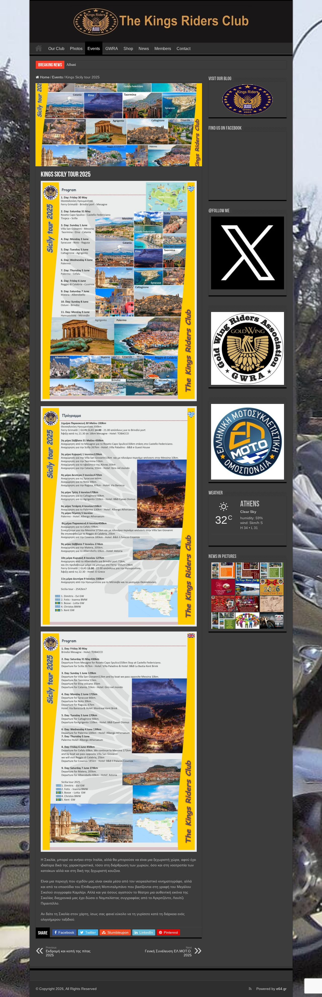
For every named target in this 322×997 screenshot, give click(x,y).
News (144, 48)
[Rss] (250, 989)
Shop (128, 48)
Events (94, 48)
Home (44, 77)
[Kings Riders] (161, 21)
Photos (76, 48)
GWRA (111, 48)
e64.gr (281, 989)
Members (162, 48)
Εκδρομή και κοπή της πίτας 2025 (68, 951)
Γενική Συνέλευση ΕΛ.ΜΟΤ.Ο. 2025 (168, 951)
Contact (183, 48)
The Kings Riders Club (38, 48)
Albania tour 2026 (79, 65)
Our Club (56, 48)
